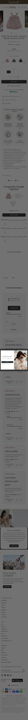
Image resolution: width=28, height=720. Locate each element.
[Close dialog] (26, 351)
